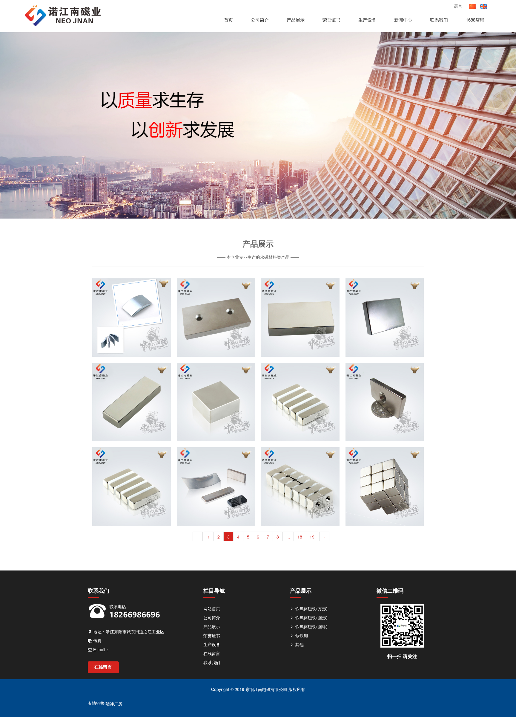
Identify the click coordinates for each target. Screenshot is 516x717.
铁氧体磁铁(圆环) (311, 626)
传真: (97, 640)
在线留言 (211, 653)
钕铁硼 (301, 635)
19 (312, 537)
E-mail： (100, 649)
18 (299, 537)
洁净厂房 (114, 704)
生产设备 (211, 644)
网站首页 (211, 608)
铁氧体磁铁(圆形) (311, 617)
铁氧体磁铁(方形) (311, 608)
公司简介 (211, 617)
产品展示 (211, 626)
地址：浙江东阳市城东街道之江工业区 (128, 631)
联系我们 (211, 662)
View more (131, 317)
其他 (299, 644)
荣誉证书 (211, 635)
